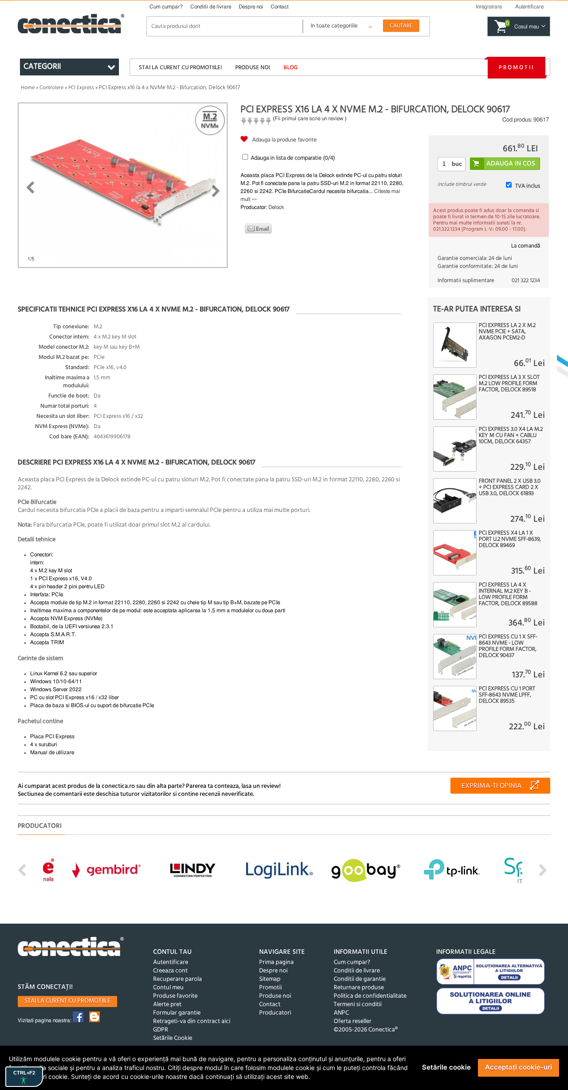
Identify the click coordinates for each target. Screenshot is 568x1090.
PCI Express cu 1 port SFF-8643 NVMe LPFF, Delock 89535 (507, 695)
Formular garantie (177, 1013)
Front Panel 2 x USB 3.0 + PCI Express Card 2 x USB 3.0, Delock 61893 (509, 487)
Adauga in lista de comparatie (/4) (293, 158)
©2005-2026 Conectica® (366, 1030)
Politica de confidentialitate (370, 996)
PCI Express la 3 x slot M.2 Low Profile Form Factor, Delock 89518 (509, 383)
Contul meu (168, 988)
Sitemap (269, 979)
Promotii (516, 67)
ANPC (341, 1013)
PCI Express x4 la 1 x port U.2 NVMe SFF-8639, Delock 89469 (510, 539)
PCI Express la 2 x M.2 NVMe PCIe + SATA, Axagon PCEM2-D (507, 332)
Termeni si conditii (358, 1004)
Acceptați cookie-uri (518, 1067)
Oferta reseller (352, 1021)
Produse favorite (175, 996)
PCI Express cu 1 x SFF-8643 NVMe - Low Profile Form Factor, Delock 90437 (508, 646)
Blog (291, 67)
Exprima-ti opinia (491, 786)
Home (28, 87)
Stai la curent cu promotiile (67, 1001)
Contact (279, 6)
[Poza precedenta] (30, 188)
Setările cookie (446, 1067)
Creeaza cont (170, 971)
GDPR (160, 1030)
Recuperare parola (177, 979)
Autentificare (170, 962)
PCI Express (81, 87)
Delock (276, 207)
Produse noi (252, 67)
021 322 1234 (526, 280)
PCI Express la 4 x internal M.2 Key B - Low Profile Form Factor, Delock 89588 (508, 594)
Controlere (51, 87)
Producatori (275, 1013)
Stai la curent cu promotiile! (180, 67)
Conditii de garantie (360, 979)
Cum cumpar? (166, 6)
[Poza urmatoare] (216, 191)
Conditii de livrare (210, 6)
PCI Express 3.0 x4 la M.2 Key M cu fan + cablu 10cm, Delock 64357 (511, 435)
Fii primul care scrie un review (309, 118)
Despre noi (251, 6)
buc (457, 164)
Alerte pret (167, 1004)
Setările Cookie (172, 1038)
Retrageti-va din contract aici (191, 1021)
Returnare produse (359, 988)
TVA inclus (527, 186)
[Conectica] (71, 948)
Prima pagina (276, 962)
